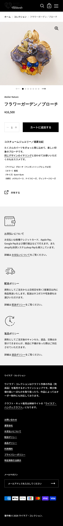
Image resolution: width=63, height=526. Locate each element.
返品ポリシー (18, 354)
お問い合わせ (10, 419)
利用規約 (8, 448)
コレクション (20, 16)
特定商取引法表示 (12, 460)
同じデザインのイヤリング (18, 155)
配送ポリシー (18, 304)
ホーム (7, 16)
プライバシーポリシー (14, 454)
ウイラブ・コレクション (30, 515)
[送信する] (53, 483)
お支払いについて (21, 254)
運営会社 (8, 425)
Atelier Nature (11, 96)
